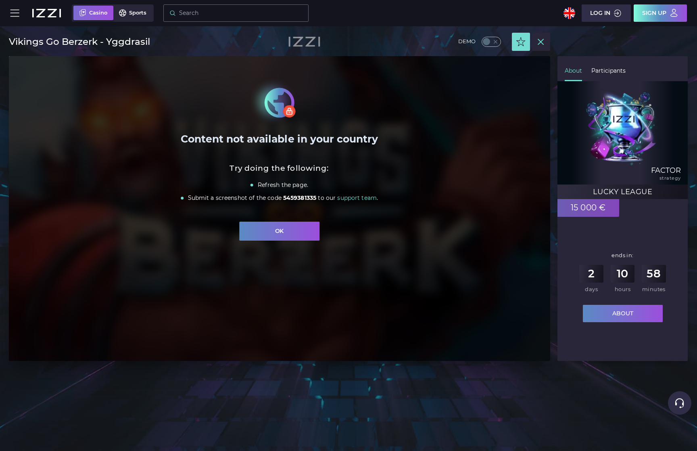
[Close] (541, 42)
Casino (98, 13)
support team (357, 198)
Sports (137, 13)
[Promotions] (521, 42)
